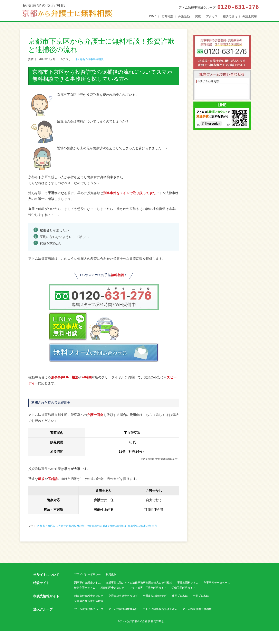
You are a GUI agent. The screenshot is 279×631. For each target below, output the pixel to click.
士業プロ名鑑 (201, 595)
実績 (198, 16)
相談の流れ (230, 16)
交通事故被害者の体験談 (88, 600)
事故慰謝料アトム (188, 582)
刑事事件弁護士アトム (87, 582)
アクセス (212, 16)
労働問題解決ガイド (183, 587)
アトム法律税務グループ (88, 609)
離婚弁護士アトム (84, 587)
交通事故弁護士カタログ (123, 595)
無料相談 (167, 16)
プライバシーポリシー (87, 574)
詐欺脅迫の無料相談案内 (142, 525)
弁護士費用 (249, 16)
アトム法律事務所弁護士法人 (160, 609)
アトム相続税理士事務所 (197, 609)
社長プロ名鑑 (180, 595)
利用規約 (111, 574)
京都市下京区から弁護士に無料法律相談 (61, 525)
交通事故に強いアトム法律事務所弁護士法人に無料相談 (139, 582)
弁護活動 (184, 16)
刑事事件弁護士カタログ (88, 595)
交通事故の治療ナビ (155, 595)
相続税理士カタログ (112, 587)
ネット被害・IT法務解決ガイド (147, 587)
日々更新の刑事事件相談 (89, 59)
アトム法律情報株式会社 (123, 609)
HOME (152, 16)
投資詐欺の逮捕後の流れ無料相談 (106, 525)
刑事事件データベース (217, 582)
